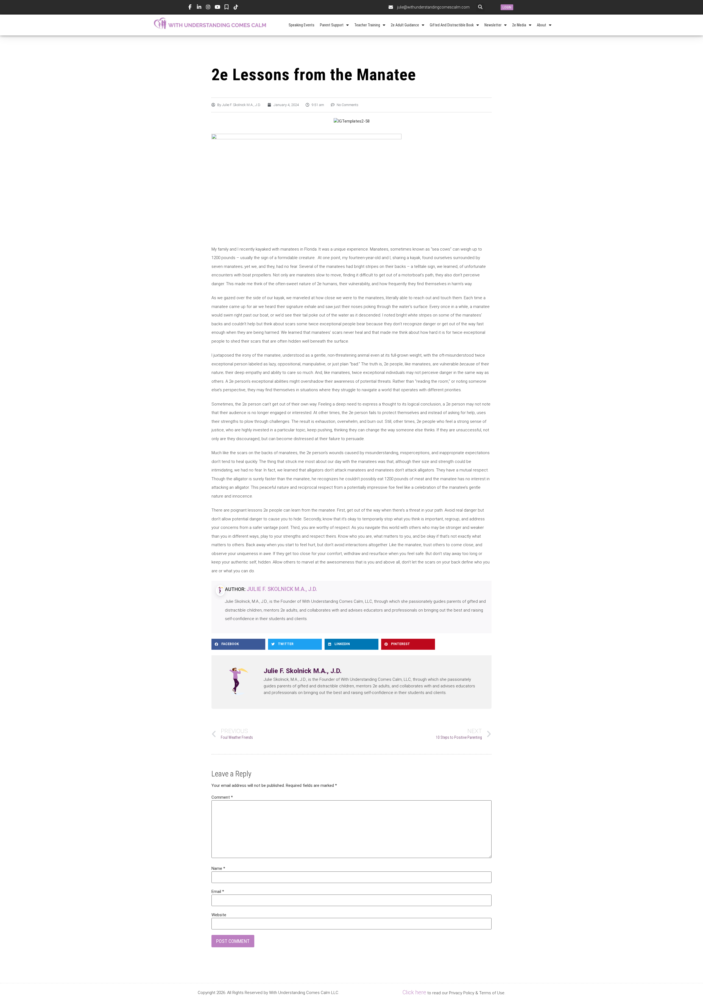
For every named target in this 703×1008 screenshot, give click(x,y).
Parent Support (332, 25)
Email (217, 892)
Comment (222, 797)
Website (218, 915)
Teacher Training (367, 25)
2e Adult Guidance (405, 25)
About (541, 25)
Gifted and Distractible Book (452, 25)
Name (218, 869)
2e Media (519, 25)
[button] (480, 7)
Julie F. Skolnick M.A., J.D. (282, 589)
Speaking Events (301, 25)
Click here (414, 992)
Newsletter (492, 25)
